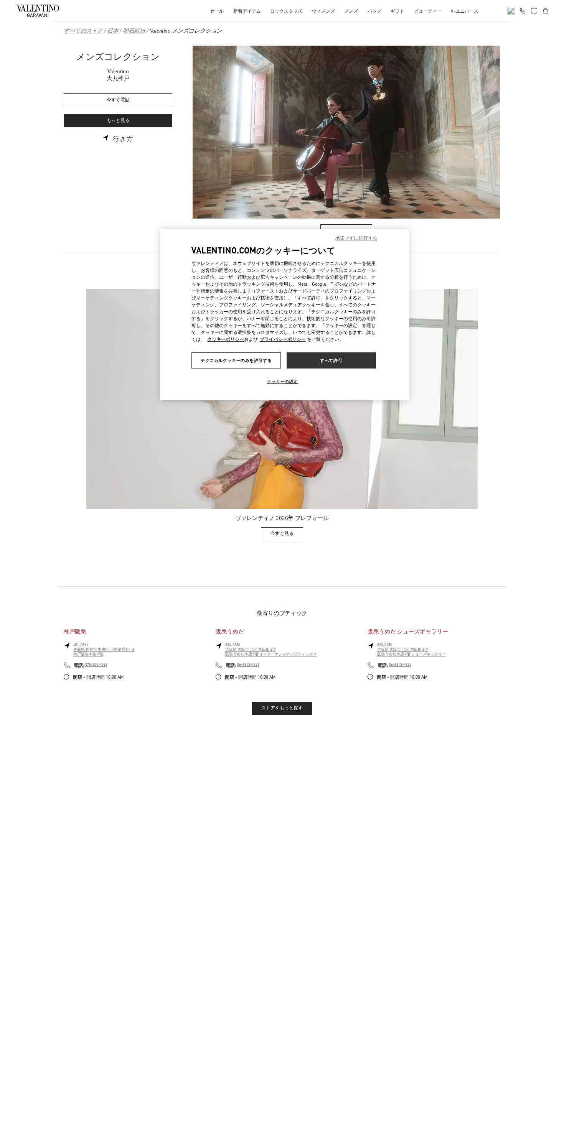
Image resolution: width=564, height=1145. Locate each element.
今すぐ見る (286, 535)
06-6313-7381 (248, 664)
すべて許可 (331, 360)
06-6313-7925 (400, 664)
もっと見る (118, 120)
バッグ (374, 11)
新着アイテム (247, 11)
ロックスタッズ (286, 11)
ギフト (397, 11)
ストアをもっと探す (282, 708)
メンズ (351, 11)
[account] (534, 10)
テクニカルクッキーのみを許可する (236, 360)
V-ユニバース (464, 11)
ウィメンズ (323, 11)
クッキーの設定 (282, 381)
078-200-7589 (96, 664)
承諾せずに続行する (356, 238)
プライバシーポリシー (283, 339)
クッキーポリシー (225, 339)
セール (217, 11)
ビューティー (428, 11)
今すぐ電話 (118, 100)
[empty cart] (545, 11)
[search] (511, 11)
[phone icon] (522, 10)
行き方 (123, 139)
